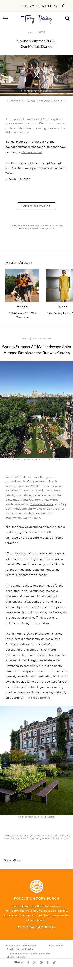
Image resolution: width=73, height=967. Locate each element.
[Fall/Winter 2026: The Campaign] (22, 285)
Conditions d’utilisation (20, 949)
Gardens (10, 839)
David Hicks (22, 836)
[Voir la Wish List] (56, 6)
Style (42, 32)
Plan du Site (56, 945)
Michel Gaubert (31, 152)
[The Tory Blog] (36, 18)
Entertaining (42, 338)
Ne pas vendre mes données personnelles (30, 953)
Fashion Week (30, 226)
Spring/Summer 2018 (32, 229)
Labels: (15, 226)
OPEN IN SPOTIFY (36, 205)
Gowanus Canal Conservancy (26, 499)
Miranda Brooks (41, 504)
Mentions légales (17, 957)
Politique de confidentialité (22, 945)
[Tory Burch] (37, 6)
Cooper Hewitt (37, 481)
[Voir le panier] (64, 6)
